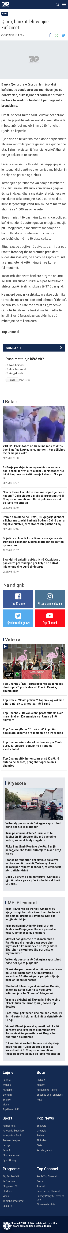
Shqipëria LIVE (10, 1186)
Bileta (40, 1181)
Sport (7, 1118)
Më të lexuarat (22, 902)
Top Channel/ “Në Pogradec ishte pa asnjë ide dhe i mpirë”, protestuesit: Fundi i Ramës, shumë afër (33, 687)
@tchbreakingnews (18, 622)
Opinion (41, 1080)
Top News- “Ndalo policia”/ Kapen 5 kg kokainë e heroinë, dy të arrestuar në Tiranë (33, 701)
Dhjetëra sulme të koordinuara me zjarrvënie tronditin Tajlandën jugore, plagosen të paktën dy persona (33, 544)
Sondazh (13, 348)
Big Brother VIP (11, 1176)
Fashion (41, 1135)
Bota (4, 13)
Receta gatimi (44, 1150)
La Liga (6, 1145)
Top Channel (18, 603)
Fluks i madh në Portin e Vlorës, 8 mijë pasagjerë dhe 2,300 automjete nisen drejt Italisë (33, 850)
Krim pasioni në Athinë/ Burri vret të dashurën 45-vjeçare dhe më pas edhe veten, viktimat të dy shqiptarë (30, 837)
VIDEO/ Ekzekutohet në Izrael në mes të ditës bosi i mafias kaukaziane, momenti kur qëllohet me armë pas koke (34, 452)
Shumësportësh (11, 1155)
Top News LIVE (11, 1109)
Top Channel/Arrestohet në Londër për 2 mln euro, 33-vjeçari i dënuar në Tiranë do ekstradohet (32, 746)
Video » (12, 639)
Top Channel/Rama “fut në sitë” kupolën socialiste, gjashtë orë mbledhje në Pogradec (33, 731)
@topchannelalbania (49, 603)
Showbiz (41, 1125)
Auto (39, 1099)
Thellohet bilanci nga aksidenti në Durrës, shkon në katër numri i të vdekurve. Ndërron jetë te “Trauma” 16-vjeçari (32, 990)
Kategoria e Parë (12, 1135)
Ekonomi (7, 1094)
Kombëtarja (9, 1125)
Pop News (45, 1118)
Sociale (7, 1099)
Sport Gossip (10, 1160)
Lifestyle (41, 1130)
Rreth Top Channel (47, 1176)
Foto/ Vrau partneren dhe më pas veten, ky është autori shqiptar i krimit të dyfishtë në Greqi (33, 1016)
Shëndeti (42, 1140)
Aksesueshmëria (46, 1204)
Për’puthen (9, 1181)
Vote (12, 379)
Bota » (11, 401)
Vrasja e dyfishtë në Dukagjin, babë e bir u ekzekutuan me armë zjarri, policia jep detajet (32, 1003)
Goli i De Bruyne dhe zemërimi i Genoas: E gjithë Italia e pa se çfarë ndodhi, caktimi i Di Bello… (32, 880)
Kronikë (7, 1084)
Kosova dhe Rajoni (47, 1089)
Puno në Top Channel (48, 1191)
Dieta (39, 1145)
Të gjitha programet (13, 1201)
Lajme (8, 1072)
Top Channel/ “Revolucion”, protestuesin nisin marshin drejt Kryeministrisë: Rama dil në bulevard (33, 716)
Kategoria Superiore (14, 1130)
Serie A (7, 1150)
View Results (25, 380)
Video (6, 1104)
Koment (41, 1084)
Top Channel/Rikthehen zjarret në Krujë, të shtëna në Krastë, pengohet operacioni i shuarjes (31, 762)
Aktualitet (8, 1089)
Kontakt (41, 1186)
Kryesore (17, 783)
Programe (11, 1169)
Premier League (11, 1140)
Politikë (7, 1080)
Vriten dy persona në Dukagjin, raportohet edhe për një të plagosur (33, 825)
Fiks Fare (7, 1191)
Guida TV (8, 1205)
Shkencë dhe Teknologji (50, 1094)
